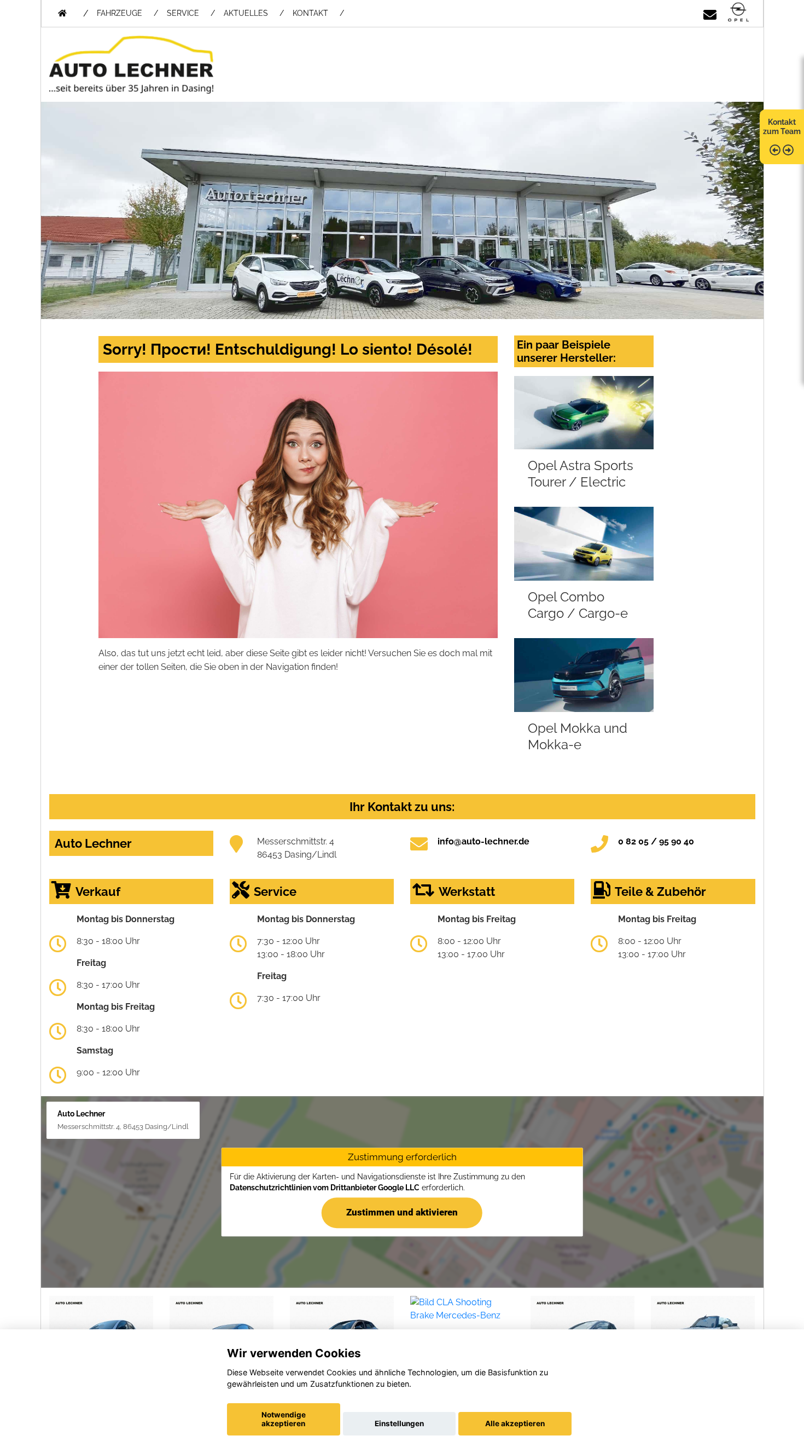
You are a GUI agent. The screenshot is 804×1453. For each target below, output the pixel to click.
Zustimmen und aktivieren (402, 1212)
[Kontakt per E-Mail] (709, 13)
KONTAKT (310, 13)
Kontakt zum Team (782, 127)
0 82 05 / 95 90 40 (656, 841)
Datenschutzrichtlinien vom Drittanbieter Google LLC (325, 1187)
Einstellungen (399, 1423)
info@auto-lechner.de (483, 841)
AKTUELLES (246, 13)
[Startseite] (738, 13)
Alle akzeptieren (515, 1423)
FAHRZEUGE (119, 13)
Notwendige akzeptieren (283, 1419)
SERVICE (183, 13)
